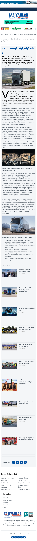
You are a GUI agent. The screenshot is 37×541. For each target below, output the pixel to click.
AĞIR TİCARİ (14, 39)
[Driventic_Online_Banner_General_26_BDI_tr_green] (18, 23)
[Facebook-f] (12, 537)
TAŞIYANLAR (5, 39)
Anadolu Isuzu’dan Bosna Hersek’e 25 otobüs (20, 34)
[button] (13, 462)
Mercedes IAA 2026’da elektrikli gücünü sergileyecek (25, 289)
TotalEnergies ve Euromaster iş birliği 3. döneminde (25, 381)
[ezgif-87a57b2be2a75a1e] (18, 3)
